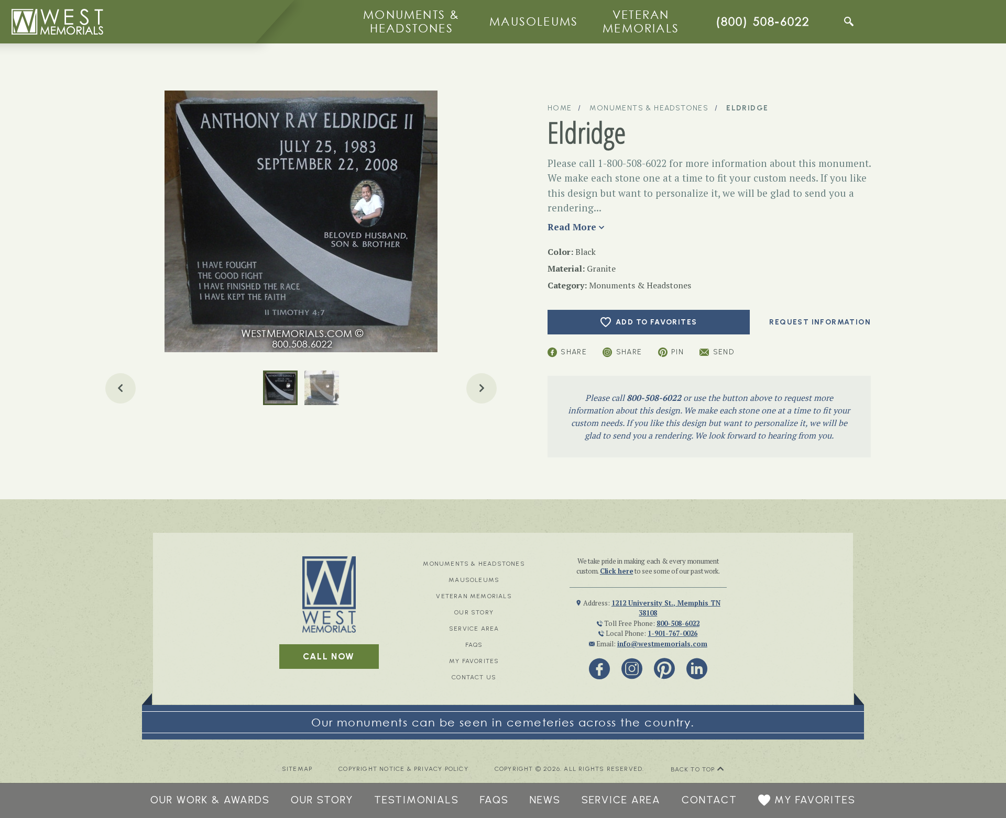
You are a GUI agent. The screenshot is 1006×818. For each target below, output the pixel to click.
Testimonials (416, 799)
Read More (572, 227)
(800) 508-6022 (763, 21)
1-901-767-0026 (672, 633)
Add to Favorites (656, 322)
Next (481, 388)
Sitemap (297, 769)
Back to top (694, 769)
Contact (709, 799)
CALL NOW (329, 656)
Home (560, 108)
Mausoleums (533, 21)
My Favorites (474, 661)
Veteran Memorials (641, 21)
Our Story (474, 612)
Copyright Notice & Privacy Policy (403, 769)
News (545, 799)
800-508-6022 (654, 398)
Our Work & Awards (210, 799)
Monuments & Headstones (411, 21)
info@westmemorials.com (662, 643)
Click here (616, 571)
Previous (120, 388)
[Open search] (849, 21)
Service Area (474, 628)
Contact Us (474, 677)
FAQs (474, 645)
